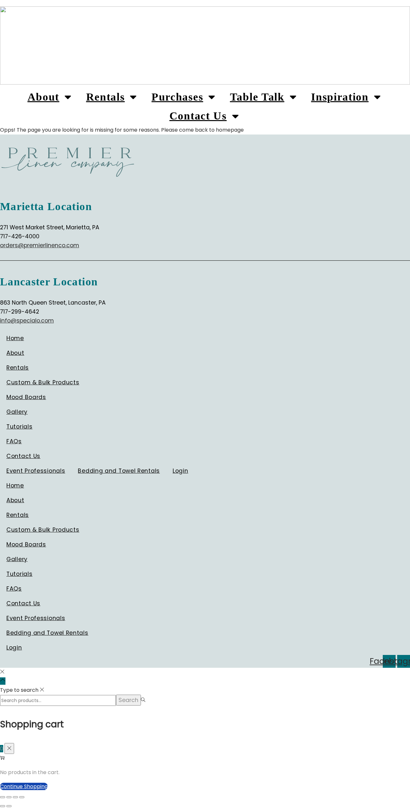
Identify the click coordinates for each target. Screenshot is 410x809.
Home (15, 338)
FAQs (14, 441)
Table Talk (257, 97)
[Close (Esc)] (21, 797)
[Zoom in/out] (2, 797)
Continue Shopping (24, 786)
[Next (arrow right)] (9, 806)
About (43, 97)
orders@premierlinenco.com (39, 245)
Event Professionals (35, 471)
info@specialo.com (27, 320)
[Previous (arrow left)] (2, 806)
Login (180, 471)
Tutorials (19, 426)
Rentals (105, 97)
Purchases (177, 97)
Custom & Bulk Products (42, 382)
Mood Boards (26, 397)
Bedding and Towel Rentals (119, 471)
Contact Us (198, 116)
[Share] (15, 797)
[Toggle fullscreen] (9, 797)
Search (128, 700)
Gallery (17, 412)
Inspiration (339, 97)
